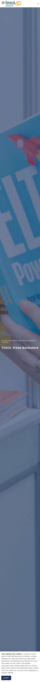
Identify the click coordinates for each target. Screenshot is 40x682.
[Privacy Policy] (31, 666)
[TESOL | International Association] (11, 3)
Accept (6, 678)
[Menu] (38, 3)
